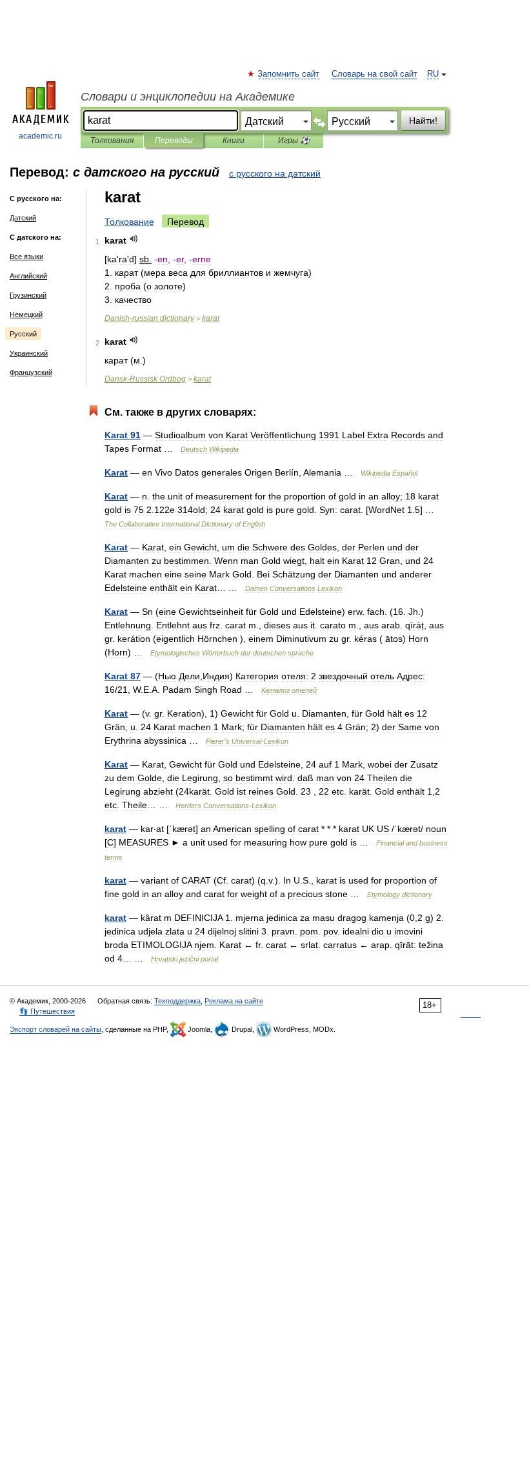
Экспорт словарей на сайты (55, 1029)
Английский (28, 276)
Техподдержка (177, 1001)
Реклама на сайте (234, 1001)
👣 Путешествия (47, 1011)
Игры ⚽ (294, 140)
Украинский (29, 353)
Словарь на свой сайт (374, 74)
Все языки (26, 256)
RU (433, 74)
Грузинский (28, 295)
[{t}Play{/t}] (134, 239)
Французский (31, 372)
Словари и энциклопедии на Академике (188, 96)
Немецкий (26, 314)
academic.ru (40, 135)
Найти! (423, 120)
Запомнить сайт (289, 74)
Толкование (129, 222)
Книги (234, 140)
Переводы (174, 140)
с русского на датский (275, 173)
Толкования (112, 140)
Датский (23, 218)
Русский (23, 334)
